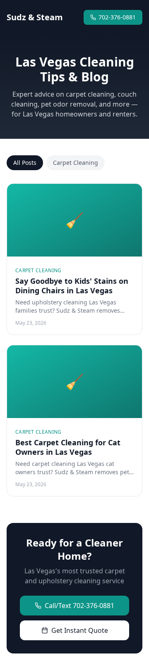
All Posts (24, 162)
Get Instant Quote (79, 630)
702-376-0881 (117, 17)
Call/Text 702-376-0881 (79, 605)
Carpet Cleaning (75, 162)
